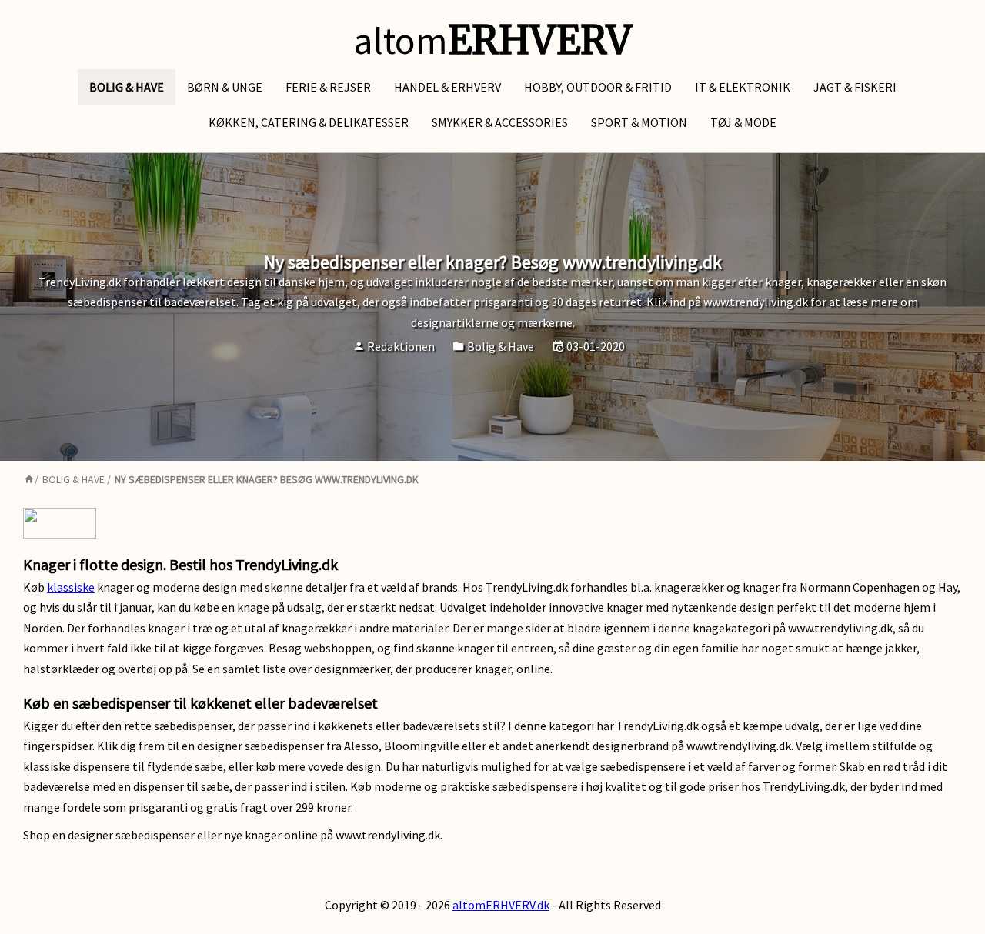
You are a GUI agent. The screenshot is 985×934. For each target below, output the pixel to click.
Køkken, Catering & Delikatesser (309, 122)
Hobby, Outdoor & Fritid (598, 87)
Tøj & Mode (743, 122)
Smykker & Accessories (500, 122)
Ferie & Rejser (328, 87)
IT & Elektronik (742, 87)
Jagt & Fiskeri (855, 87)
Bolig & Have (126, 87)
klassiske (71, 587)
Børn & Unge (224, 87)
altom (492, 40)
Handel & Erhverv (447, 87)
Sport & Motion (639, 122)
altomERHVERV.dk (500, 904)
